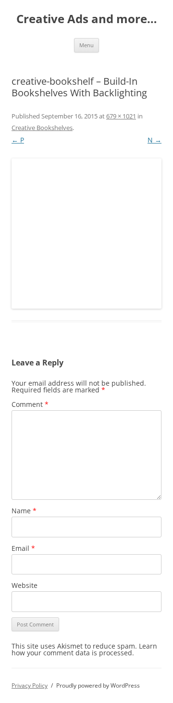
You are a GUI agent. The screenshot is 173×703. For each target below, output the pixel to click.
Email (23, 548)
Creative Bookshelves (42, 127)
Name (24, 510)
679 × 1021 (121, 116)
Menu (86, 45)
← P (18, 139)
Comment (30, 404)
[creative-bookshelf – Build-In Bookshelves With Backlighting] (86, 233)
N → (154, 139)
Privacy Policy (30, 685)
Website (24, 585)
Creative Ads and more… (86, 19)
